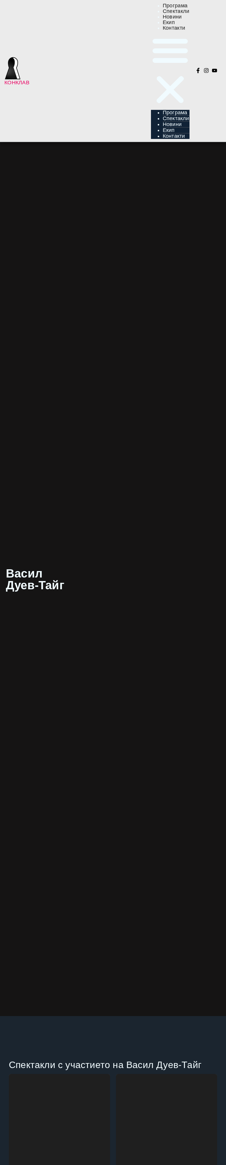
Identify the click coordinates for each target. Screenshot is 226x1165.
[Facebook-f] (198, 70)
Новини (172, 124)
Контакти (174, 28)
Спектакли (176, 118)
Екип (169, 130)
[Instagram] (206, 70)
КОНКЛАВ (16, 82)
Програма (175, 112)
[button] (170, 70)
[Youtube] (214, 70)
